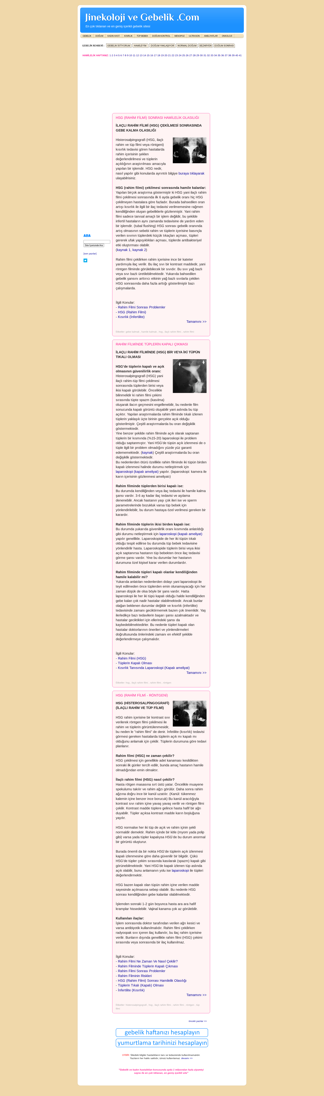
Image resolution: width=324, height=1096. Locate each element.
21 (169, 55)
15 (148, 55)
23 (176, 55)
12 (137, 55)
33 (212, 55)
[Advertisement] (162, 83)
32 (208, 55)
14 (144, 55)
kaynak (147, 452)
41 (240, 55)
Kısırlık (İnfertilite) (131, 317)
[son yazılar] (90, 253)
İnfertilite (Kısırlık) (131, 990)
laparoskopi (180, 870)
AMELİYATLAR (211, 36)
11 (134, 55)
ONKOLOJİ (227, 36)
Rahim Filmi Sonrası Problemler (141, 307)
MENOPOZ (179, 36)
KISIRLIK (128, 36)
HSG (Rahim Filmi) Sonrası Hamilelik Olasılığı (152, 980)
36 (222, 55)
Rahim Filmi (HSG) (132, 658)
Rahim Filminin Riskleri (135, 976)
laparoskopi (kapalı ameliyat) (137, 471)
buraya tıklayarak (191, 173)
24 (180, 55)
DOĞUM (99, 36)
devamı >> (187, 1058)
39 (233, 55)
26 (187, 55)
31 (205, 55)
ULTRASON (194, 36)
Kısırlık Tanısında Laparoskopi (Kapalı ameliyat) (154, 668)
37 (226, 55)
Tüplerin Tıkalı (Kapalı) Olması (141, 985)
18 (158, 55)
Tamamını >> (196, 321)
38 (229, 55)
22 (173, 55)
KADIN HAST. (113, 36)
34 (215, 55)
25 (183, 55)
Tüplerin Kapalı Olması (135, 663)
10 (130, 55)
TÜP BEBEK (142, 36)
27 (190, 55)
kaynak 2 (139, 250)
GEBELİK (87, 36)
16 (151, 55)
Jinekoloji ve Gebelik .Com (142, 17)
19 (162, 55)
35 (219, 55)
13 (141, 55)
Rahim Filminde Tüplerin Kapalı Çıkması (148, 966)
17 (155, 55)
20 (166, 55)
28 (194, 55)
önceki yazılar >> (198, 1021)
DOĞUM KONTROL (161, 36)
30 (201, 55)
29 (197, 55)
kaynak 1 (123, 250)
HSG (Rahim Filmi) (132, 312)
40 (236, 55)
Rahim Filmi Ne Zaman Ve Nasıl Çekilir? (148, 961)
